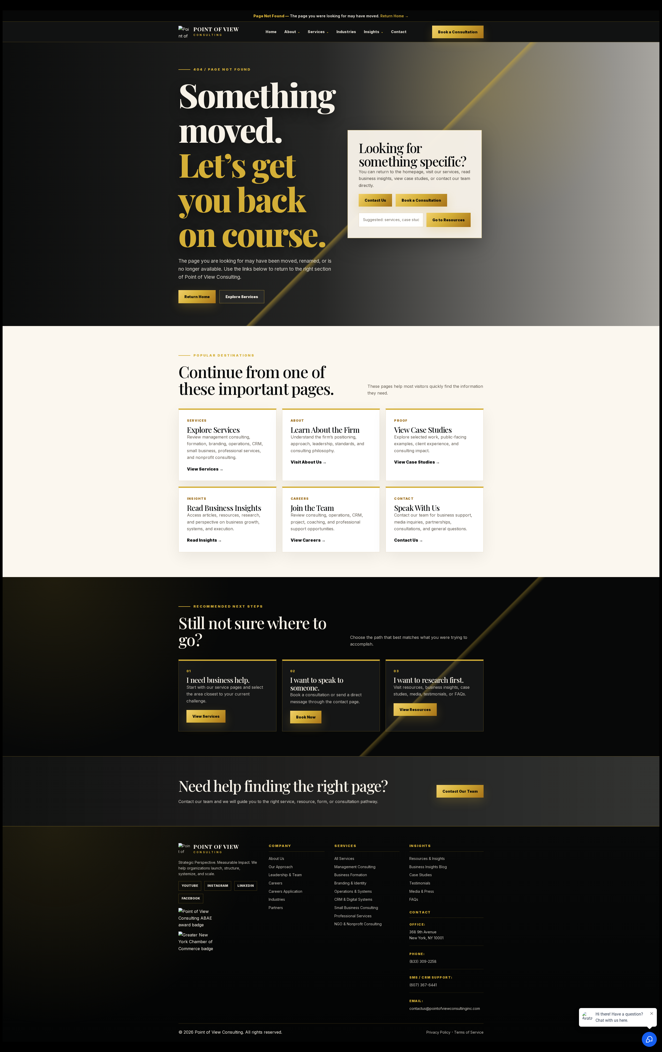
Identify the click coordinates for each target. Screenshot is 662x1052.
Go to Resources (448, 220)
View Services (206, 716)
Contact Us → (408, 540)
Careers (275, 883)
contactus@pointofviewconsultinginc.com (444, 1008)
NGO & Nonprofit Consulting (358, 924)
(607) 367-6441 (423, 985)
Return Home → (394, 16)
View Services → (205, 469)
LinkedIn (245, 886)
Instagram (217, 886)
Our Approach (281, 867)
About (290, 31)
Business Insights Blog (428, 867)
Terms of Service (469, 1032)
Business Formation (350, 875)
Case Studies (420, 875)
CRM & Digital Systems (353, 899)
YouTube (190, 886)
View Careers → (308, 540)
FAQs (413, 899)
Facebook (191, 898)
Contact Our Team (460, 791)
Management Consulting (354, 867)
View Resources (415, 709)
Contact (399, 31)
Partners (276, 907)
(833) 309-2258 (423, 961)
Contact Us (375, 200)
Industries (346, 31)
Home (271, 31)
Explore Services (241, 296)
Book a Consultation (458, 32)
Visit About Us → (309, 462)
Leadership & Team (285, 875)
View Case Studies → (417, 462)
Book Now (305, 717)
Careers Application (285, 891)
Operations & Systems (353, 891)
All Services (344, 858)
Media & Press (421, 891)
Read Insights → (204, 540)
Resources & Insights (427, 858)
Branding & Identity (350, 883)
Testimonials (419, 883)
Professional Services (353, 916)
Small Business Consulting (356, 907)
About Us (276, 858)
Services (316, 31)
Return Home (197, 296)
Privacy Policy (438, 1032)
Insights (371, 31)
